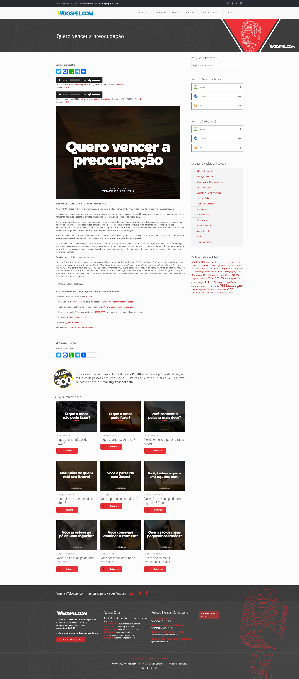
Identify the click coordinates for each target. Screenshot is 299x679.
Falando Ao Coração (205, 204)
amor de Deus (199, 262)
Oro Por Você (203, 215)
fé (215, 272)
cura (231, 269)
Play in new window (73, 85)
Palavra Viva (202, 220)
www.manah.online (124, 632)
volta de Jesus (226, 292)
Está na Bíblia (203, 198)
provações (204, 286)
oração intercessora (199, 279)
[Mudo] (89, 80)
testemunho (221, 289)
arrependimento (224, 262)
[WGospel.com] (75, 13)
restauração (214, 286)
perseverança (197, 282)
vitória (216, 293)
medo (207, 275)
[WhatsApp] (228, 3)
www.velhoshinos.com (128, 629)
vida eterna (207, 292)
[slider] (96, 80)
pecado (228, 278)
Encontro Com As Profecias (209, 193)
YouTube (78, 302)
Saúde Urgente (203, 231)
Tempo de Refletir (204, 242)
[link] (150, 12)
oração (236, 275)
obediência (226, 275)
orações (216, 278)
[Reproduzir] (59, 80)
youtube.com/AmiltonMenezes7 (119, 302)
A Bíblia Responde (205, 171)
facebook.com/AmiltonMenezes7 (83, 327)
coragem (224, 268)
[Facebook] (232, 3)
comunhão (199, 265)
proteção (195, 286)
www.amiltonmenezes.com (122, 635)
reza (223, 285)
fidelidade (209, 271)
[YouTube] (236, 3)
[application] (79, 80)
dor (192, 272)
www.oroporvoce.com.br (129, 624)
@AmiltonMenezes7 (75, 322)
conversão (214, 268)
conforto (204, 268)
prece (209, 281)
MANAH (89, 296)
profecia (231, 282)
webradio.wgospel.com (124, 638)
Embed (120, 85)
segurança (197, 289)
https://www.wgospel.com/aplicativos (116, 307)
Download (88, 85)
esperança (199, 272)
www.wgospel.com (126, 626)
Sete (199, 236)
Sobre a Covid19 (161, 658)
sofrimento (210, 289)
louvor (199, 275)
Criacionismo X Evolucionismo (210, 182)
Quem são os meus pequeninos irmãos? (157, 560)
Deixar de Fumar (204, 187)
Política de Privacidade (141, 658)
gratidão (221, 271)
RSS (67, 87)
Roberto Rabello (204, 225)
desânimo (237, 268)
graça (228, 272)
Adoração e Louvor (205, 176)
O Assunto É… (203, 209)
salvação (235, 285)
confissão (195, 269)
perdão (237, 278)
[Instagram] (241, 3)
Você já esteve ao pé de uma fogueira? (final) (163, 501)
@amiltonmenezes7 (78, 317)
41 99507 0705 (99, 312)
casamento (235, 262)
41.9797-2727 (87, 3)
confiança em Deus (231, 265)
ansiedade (212, 262)
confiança (214, 265)
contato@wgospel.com (108, 3)
